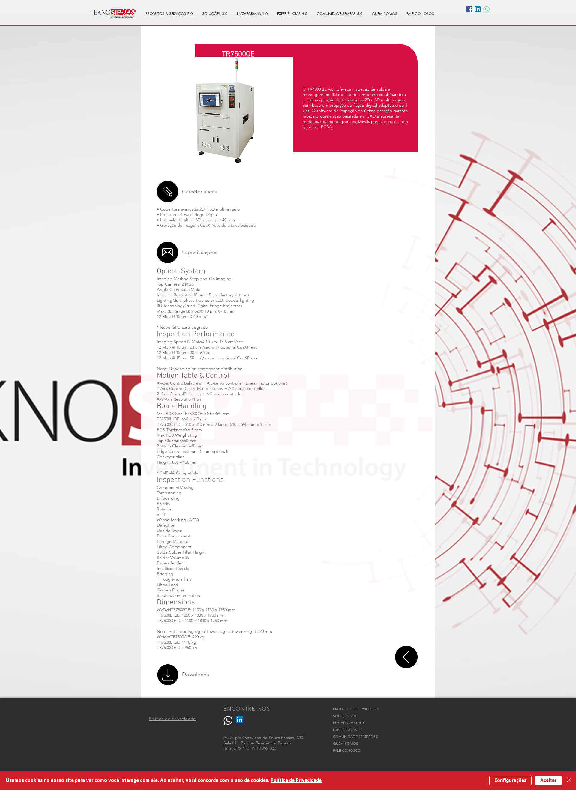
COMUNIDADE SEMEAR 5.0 (355, 736)
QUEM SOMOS (345, 743)
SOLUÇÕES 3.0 (345, 716)
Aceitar (548, 780)
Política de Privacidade (296, 780)
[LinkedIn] (239, 719)
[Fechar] (568, 780)
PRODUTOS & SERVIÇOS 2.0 (356, 709)
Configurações (510, 780)
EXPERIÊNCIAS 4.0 (347, 729)
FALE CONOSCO (347, 750)
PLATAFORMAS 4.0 (348, 722)
